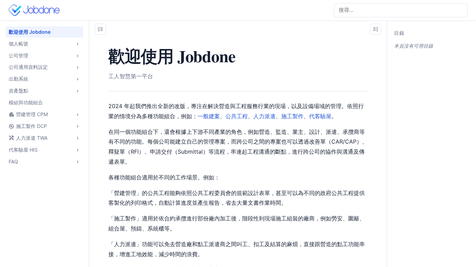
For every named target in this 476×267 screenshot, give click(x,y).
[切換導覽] (100, 29)
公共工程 (236, 116)
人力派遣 (264, 116)
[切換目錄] (375, 29)
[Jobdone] (35, 10)
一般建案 (209, 116)
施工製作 (292, 116)
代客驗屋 (320, 116)
